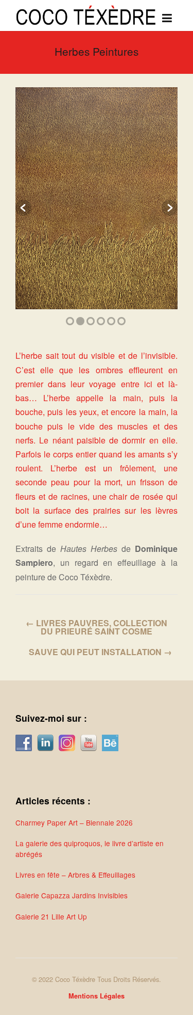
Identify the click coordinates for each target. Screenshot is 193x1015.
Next (170, 208)
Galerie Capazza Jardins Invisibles (71, 895)
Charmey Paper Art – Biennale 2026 (74, 822)
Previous (23, 208)
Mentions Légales (96, 996)
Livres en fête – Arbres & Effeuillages (75, 874)
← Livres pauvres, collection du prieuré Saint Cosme (96, 627)
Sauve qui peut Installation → (100, 652)
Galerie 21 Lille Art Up (51, 916)
